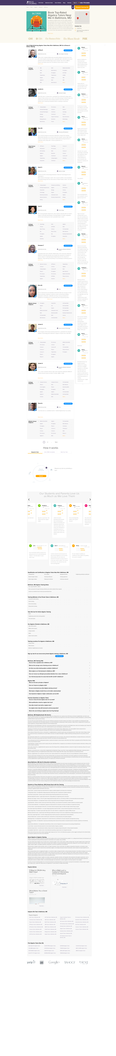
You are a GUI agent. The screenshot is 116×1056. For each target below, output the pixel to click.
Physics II (41, 356)
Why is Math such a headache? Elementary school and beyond (60, 872)
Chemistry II (53, 114)
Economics (53, 119)
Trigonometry (42, 75)
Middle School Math (66, 273)
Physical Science (66, 276)
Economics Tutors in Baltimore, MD (81, 919)
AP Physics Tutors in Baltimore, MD (35, 924)
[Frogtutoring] (31, 2)
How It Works (58, 2)
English (52, 192)
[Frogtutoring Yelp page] (31, 962)
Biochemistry (42, 121)
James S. (40, 363)
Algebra (35, 7)
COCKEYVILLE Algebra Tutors (81, 945)
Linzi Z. (40, 206)
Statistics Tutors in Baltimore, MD (35, 931)
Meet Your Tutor (64, 452)
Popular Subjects (33, 915)
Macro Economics (66, 116)
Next (56, 442)
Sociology (64, 111)
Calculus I (53, 109)
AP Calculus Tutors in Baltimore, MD (66, 921)
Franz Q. (40, 403)
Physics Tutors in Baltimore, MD (35, 922)
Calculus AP (65, 155)
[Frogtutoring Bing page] (84, 962)
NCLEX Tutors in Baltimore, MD (50, 929)
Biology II (41, 116)
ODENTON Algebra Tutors (49, 950)
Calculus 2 (42, 349)
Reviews (69, 2)
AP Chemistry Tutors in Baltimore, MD (67, 923)
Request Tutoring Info (82, 7)
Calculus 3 (65, 146)
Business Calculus (43, 264)
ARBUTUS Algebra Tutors (80, 950)
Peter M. (40, 128)
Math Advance (54, 70)
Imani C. (40, 167)
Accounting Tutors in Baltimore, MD (81, 922)
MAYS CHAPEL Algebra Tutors (81, 948)
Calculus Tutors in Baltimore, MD (35, 929)
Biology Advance (43, 119)
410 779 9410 (85, 3)
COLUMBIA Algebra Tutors (33, 948)
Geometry (42, 238)
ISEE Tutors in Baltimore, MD (50, 919)
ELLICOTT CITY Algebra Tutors (34, 953)
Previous (28, 499)
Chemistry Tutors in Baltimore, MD (35, 919)
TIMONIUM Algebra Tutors (65, 953)
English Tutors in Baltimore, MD (50, 934)
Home (27, 7)
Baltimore (46, 7)
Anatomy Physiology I (44, 109)
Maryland (40, 7)
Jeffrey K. (40, 50)
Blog (64, 2)
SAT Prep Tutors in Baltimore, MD (35, 934)
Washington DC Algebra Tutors (34, 945)
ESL (40, 231)
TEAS (41, 70)
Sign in (75, 2)
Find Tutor (41, 2)
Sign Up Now (59, 656)
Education (53, 153)
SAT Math (53, 226)
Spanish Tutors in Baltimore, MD (66, 933)
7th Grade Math (65, 229)
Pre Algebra (53, 72)
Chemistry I (53, 111)
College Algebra (43, 107)
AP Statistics (42, 148)
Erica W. (40, 285)
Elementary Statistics (44, 194)
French (52, 121)
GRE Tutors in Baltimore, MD (50, 924)
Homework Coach (54, 194)
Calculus (64, 153)
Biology (64, 197)
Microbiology (65, 119)
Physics (52, 349)
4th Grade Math (65, 305)
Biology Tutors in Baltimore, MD (50, 931)
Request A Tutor (35, 452)
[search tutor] (72, 7)
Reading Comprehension (44, 187)
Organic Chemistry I (55, 116)
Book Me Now (68, 50)
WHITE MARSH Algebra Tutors (34, 950)
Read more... (51, 33)
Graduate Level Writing (55, 185)
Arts (40, 308)
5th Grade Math (66, 308)
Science (64, 315)
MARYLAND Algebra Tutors (65, 950)
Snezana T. (41, 245)
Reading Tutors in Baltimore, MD (66, 926)
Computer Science (43, 382)
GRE (63, 80)
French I (64, 114)
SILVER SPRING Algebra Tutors (50, 945)
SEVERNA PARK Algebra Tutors (50, 953)
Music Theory (42, 229)
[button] (86, 14)
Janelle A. (40, 89)
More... (64, 82)
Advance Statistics (43, 197)
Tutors (31, 7)
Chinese (41, 226)
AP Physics (42, 146)
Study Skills (42, 160)
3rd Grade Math (65, 303)
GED (41, 82)
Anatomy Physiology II (44, 111)
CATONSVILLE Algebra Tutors (49, 948)
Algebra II (41, 80)
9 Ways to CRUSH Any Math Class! (37, 871)
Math (41, 72)
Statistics (64, 185)
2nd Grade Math (54, 317)
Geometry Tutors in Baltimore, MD (66, 931)
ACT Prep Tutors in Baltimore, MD (51, 917)
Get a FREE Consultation (49, 452)
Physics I (64, 109)
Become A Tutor (49, 2)
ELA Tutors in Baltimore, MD (80, 924)
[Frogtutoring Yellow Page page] (42, 962)
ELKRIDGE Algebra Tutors (64, 945)
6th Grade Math (66, 310)
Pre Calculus (53, 107)
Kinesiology (42, 192)
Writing (41, 199)
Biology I (41, 114)
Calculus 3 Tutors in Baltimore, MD (81, 929)
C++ (63, 148)
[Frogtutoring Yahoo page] (70, 962)
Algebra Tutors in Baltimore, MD (66, 928)
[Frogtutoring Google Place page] (54, 962)
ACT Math (64, 72)
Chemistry (64, 158)
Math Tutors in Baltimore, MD (34, 917)
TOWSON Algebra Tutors (64, 948)
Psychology (53, 146)
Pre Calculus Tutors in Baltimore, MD (82, 917)
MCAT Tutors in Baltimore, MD (50, 922)
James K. (40, 324)
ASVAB (64, 75)
